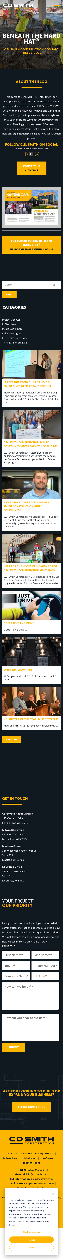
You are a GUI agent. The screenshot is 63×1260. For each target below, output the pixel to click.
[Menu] (57, 6)
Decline (31, 1247)
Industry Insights (11, 333)
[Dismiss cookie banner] (53, 1194)
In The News (9, 324)
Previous (11, 739)
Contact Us (11, 1153)
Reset (9, 294)
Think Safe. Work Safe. (15, 342)
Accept (31, 1240)
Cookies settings (31, 1232)
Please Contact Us (31, 1107)
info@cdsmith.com (36, 1174)
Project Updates (11, 319)
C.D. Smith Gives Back (14, 338)
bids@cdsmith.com (42, 1179)
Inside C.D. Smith (12, 328)
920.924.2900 (36, 1169)
